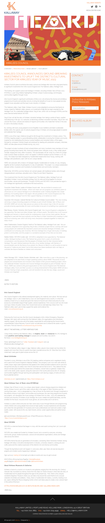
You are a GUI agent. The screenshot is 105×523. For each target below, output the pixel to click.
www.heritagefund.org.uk (19, 338)
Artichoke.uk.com (9, 379)
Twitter (25, 342)
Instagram (40, 342)
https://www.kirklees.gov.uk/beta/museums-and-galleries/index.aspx (32, 486)
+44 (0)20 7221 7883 (28, 511)
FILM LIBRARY (43, 68)
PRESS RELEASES (19, 68)
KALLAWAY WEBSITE (94, 3)
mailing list (17, 455)
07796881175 (76, 83)
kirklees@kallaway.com (79, 89)
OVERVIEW (7, 68)
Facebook (31, 342)
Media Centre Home (93, 10)
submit (97, 108)
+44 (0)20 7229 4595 (51, 511)
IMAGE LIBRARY (32, 68)
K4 (29, 520)
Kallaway (17, 520)
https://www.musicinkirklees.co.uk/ (16, 418)
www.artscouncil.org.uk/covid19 (32, 325)
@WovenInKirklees (20, 461)
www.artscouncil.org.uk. (15, 309)
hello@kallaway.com (77, 511)
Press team (75, 81)
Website (31, 459)
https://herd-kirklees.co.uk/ (36, 379)
